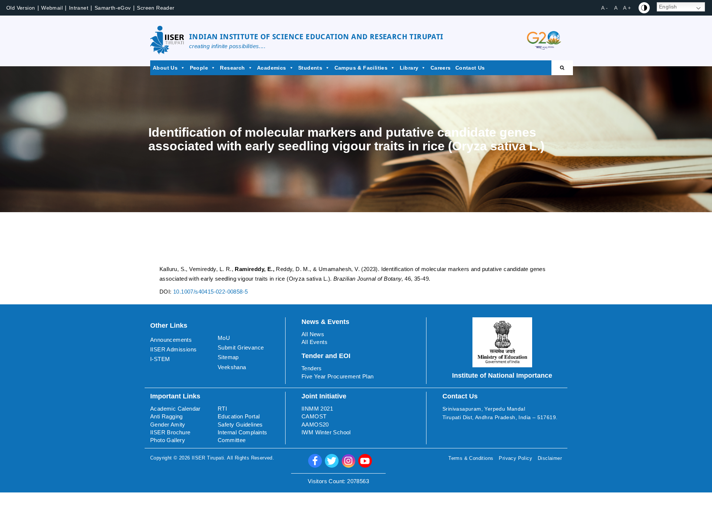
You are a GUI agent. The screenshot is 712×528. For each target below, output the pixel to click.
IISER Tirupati (208, 458)
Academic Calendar (175, 408)
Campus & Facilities (361, 68)
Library (409, 68)
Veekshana (232, 367)
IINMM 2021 (317, 408)
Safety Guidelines (240, 424)
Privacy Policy (515, 458)
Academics (271, 68)
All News (312, 334)
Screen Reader (155, 8)
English (668, 7)
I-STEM (160, 359)
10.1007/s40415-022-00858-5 (210, 291)
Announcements (171, 340)
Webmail (52, 8)
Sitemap (228, 357)
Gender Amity (167, 424)
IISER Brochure (170, 432)
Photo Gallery (167, 440)
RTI (222, 408)
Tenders (311, 368)
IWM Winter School (326, 432)
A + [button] (627, 8)
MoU (224, 338)
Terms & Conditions (470, 458)
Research (232, 68)
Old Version (20, 8)
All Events (314, 342)
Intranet (78, 8)
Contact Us (470, 68)
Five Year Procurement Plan (337, 376)
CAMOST (313, 416)
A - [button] (604, 8)
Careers (441, 68)
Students (310, 68)
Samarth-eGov (113, 8)
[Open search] (562, 67)
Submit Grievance (241, 347)
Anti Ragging (166, 416)
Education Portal (239, 416)
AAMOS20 (315, 424)
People (199, 68)
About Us (165, 68)
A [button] (615, 8)
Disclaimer (550, 458)
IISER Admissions (173, 349)
